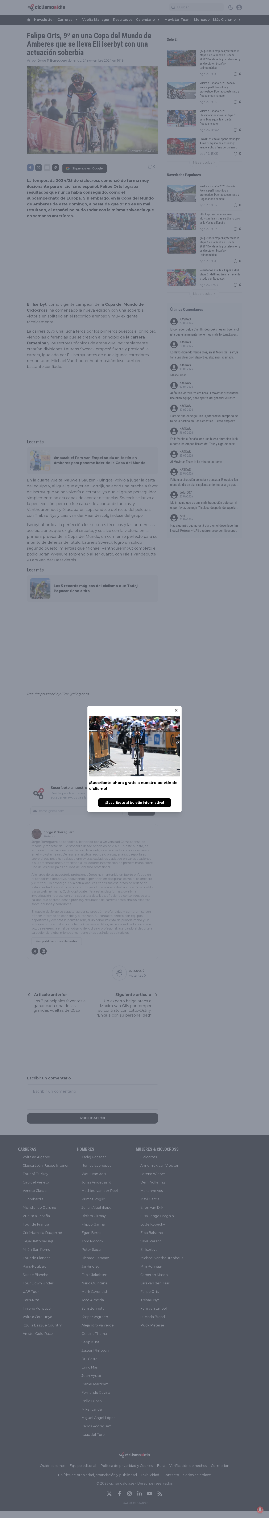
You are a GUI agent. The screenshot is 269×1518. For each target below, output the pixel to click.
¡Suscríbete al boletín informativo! (134, 803)
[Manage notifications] (260, 1509)
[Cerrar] (176, 710)
